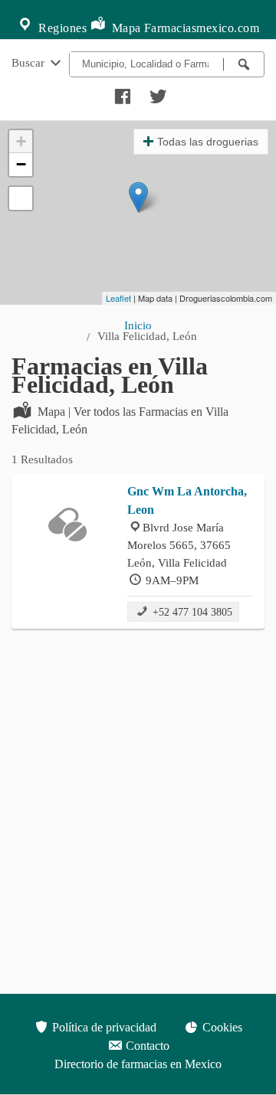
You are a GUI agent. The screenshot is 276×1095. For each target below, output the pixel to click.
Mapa (124, 27)
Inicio (138, 325)
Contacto (146, 1045)
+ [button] (21, 141)
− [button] (21, 164)
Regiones (61, 27)
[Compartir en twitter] (156, 92)
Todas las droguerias (207, 142)
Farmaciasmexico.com (202, 27)
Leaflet (118, 298)
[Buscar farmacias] (244, 64)
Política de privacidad (102, 1027)
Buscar (30, 62)
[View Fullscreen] (20, 198)
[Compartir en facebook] (120, 92)
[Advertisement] (138, 782)
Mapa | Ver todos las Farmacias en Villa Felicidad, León (120, 420)
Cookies (220, 1027)
